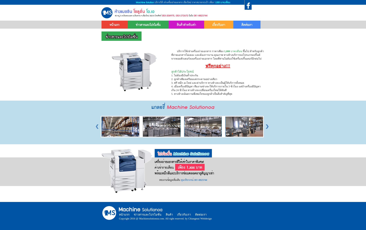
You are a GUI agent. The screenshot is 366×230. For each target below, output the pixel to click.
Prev (98, 126)
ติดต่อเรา (246, 24)
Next (266, 126)
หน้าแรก (115, 24)
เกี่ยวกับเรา (218, 24)
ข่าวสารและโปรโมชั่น (148, 24)
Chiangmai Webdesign (200, 218)
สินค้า (169, 214)
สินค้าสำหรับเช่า (186, 24)
